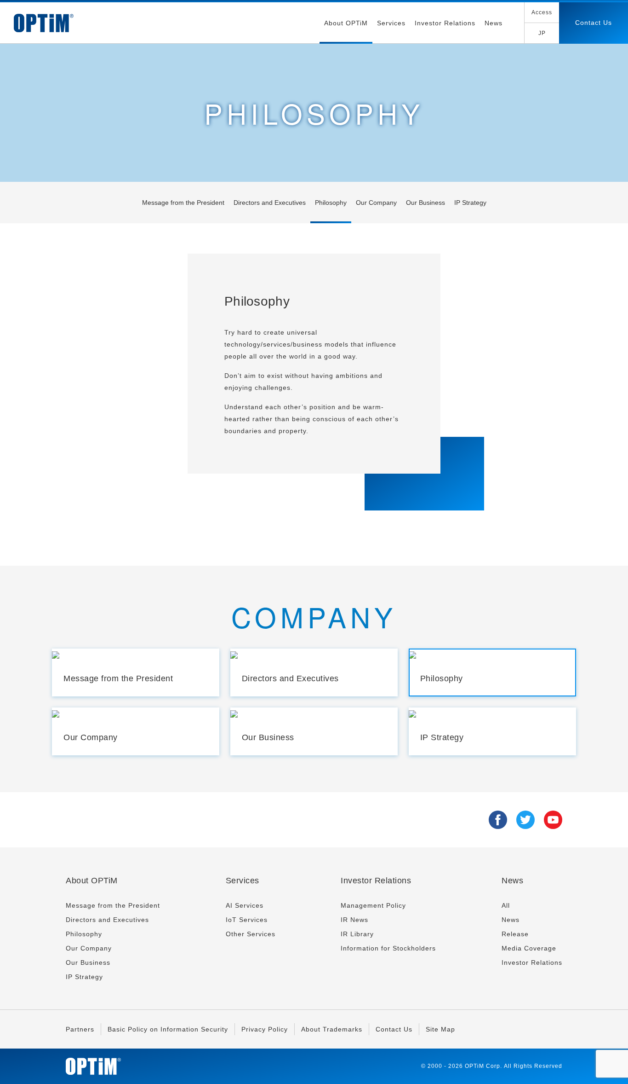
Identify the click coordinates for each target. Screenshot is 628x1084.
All (506, 905)
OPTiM (44, 23)
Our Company (376, 202)
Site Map (440, 1029)
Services (391, 23)
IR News (354, 919)
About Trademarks (331, 1029)
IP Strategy (470, 202)
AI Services (244, 905)
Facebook (498, 820)
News (493, 23)
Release (515, 934)
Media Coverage (529, 948)
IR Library (357, 934)
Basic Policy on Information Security (168, 1029)
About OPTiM (346, 23)
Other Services (250, 934)
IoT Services (247, 919)
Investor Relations (445, 23)
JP (542, 33)
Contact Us (593, 22)
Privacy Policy (264, 1029)
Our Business (425, 202)
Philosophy (331, 202)
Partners (80, 1029)
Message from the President (183, 202)
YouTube (553, 820)
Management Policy (373, 905)
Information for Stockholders (388, 948)
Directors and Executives (270, 202)
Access (541, 12)
